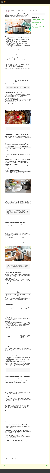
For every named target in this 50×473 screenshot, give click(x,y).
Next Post (47, 465)
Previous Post (3, 465)
